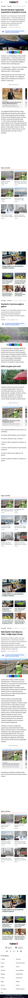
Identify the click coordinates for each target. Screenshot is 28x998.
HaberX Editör (4, 27)
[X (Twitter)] (12, 52)
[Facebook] (10, 52)
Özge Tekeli (3, 651)
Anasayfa (3, 6)
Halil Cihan (3, 319)
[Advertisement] (14, 151)
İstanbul (9, 6)
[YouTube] (20, 52)
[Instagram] (14, 951)
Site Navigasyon (5, 955)
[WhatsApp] (18, 52)
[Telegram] (17, 951)
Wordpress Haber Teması (18, 997)
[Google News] (7, 52)
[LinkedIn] (15, 52)
